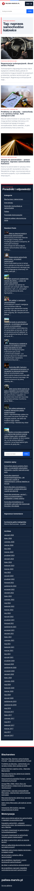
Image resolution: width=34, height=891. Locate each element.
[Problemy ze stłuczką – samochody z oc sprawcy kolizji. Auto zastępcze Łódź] (17, 96)
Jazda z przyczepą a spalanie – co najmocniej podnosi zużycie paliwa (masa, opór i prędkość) (16, 434)
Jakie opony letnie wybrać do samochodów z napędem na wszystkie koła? (17, 819)
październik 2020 (10, 667)
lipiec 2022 (8, 596)
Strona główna (7, 886)
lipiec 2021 (8, 637)
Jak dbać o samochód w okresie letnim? (16, 865)
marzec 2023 (8, 569)
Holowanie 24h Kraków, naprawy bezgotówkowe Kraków (13, 809)
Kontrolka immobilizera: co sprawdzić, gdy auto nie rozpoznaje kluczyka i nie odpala (17, 504)
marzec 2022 (8, 610)
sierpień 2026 (9, 535)
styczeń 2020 (8, 698)
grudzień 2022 (9, 579)
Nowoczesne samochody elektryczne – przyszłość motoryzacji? (15, 259)
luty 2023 (7, 572)
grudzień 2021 (9, 620)
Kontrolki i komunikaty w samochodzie (13, 207)
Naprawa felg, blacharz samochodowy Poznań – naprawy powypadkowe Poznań (16, 760)
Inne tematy (8, 203)
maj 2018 (7, 708)
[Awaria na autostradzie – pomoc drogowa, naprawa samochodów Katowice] (17, 144)
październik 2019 (10, 701)
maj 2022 (7, 603)
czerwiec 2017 (9, 718)
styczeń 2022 (8, 617)
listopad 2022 (9, 583)
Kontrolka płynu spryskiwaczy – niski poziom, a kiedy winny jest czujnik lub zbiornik (15, 489)
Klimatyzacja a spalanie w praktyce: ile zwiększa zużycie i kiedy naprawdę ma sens (15, 346)
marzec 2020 (8, 691)
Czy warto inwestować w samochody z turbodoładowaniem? (15, 831)
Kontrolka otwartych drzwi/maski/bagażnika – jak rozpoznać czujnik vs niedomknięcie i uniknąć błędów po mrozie (16, 479)
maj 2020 (7, 685)
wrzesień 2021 (9, 630)
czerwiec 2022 (9, 600)
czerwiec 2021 (9, 640)
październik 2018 (10, 705)
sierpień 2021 (9, 633)
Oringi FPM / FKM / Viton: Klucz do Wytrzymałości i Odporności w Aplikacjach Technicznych (17, 786)
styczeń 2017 (8, 735)
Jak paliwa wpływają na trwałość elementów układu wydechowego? (14, 410)
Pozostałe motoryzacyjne (9, 61)
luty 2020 (7, 695)
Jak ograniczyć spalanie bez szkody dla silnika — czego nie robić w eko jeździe (16, 281)
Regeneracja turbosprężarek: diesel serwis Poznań (17, 64)
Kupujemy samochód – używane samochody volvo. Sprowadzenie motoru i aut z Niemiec (17, 825)
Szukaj (30, 11)
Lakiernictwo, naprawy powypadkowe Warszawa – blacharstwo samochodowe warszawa (16, 793)
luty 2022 (7, 613)
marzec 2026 (8, 545)
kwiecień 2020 (9, 688)
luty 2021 (7, 654)
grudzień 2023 (9, 555)
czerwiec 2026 (9, 542)
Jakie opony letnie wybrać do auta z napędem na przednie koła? (16, 390)
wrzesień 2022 (9, 589)
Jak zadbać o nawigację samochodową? (14, 301)
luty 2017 (7, 732)
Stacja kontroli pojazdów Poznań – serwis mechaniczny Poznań (16, 780)
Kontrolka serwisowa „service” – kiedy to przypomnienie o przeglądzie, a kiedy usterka (15, 496)
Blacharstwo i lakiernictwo (9, 109)
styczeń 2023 (8, 576)
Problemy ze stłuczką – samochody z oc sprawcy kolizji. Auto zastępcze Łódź (17, 114)
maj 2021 (7, 644)
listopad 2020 (9, 664)
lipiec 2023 (8, 562)
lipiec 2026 (8, 538)
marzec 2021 (8, 650)
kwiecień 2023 (9, 566)
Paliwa (6, 211)
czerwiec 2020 (9, 681)
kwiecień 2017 (9, 725)
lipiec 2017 (8, 715)
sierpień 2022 (9, 593)
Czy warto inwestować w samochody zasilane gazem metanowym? (15, 836)
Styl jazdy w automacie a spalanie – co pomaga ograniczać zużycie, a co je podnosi (16, 324)
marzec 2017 (8, 729)
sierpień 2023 (9, 559)
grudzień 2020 (9, 661)
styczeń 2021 (8, 657)
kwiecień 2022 (9, 606)
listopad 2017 (9, 712)
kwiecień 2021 (9, 647)
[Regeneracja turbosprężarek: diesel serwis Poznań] (17, 48)
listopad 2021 (9, 623)
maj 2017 (7, 722)
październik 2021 (10, 627)
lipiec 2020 (8, 678)
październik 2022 (10, 586)
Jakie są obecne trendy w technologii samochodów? (15, 234)
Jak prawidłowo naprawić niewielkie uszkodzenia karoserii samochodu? (14, 869)
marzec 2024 (8, 552)
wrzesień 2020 (9, 671)
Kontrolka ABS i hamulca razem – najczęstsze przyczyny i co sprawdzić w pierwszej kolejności (16, 369)
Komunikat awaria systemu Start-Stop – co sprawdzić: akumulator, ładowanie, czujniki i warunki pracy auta (16, 469)
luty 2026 (7, 549)
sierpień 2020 (9, 674)
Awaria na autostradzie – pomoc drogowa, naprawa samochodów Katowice (15, 162)
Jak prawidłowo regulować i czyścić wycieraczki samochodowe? (14, 861)
